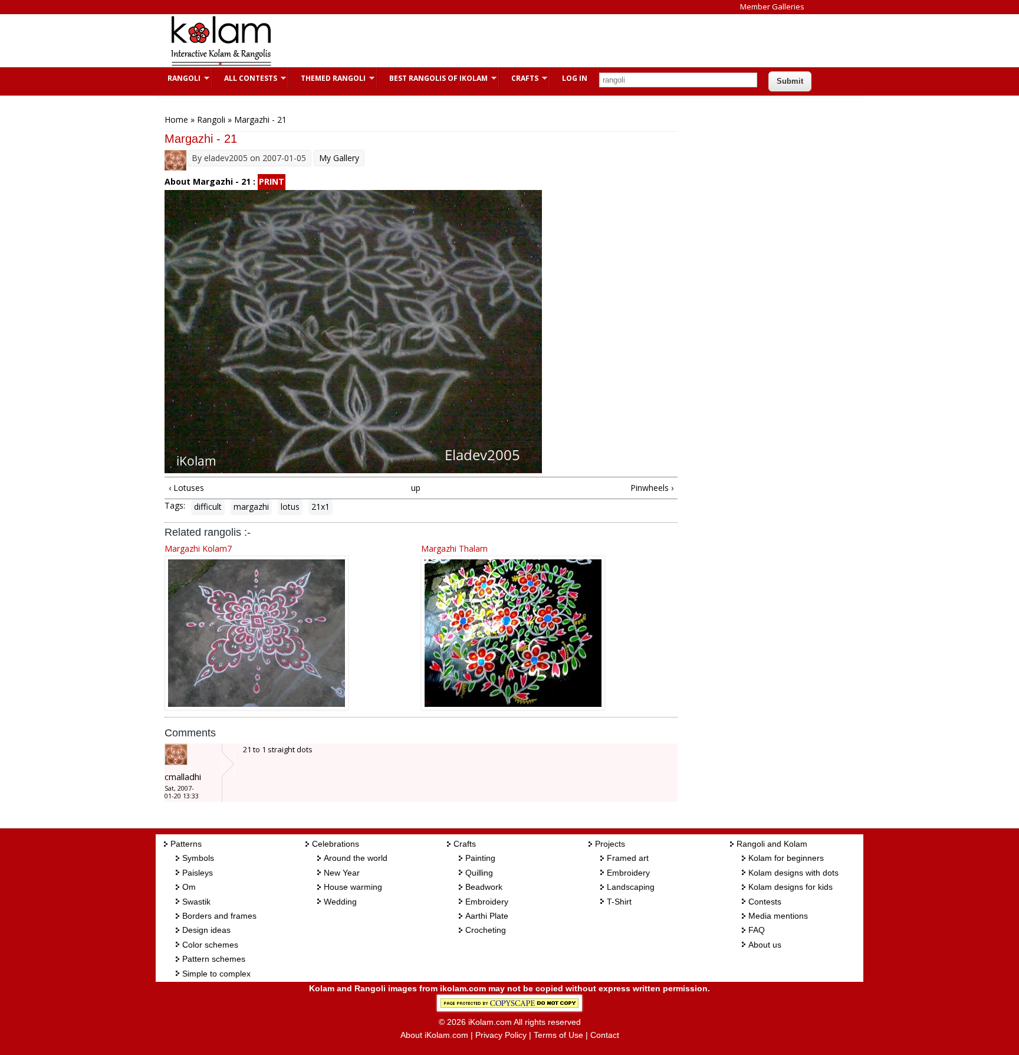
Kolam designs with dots (793, 872)
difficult (208, 506)
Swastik (196, 901)
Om (189, 887)
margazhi (251, 506)
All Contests (244, 78)
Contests (764, 901)
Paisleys (197, 872)
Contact (604, 1035)
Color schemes (210, 944)
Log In (574, 78)
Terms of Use (558, 1035)
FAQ (756, 930)
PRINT (271, 181)
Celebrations (335, 843)
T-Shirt (619, 901)
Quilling (479, 872)
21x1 (320, 506)
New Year (342, 872)
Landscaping (631, 887)
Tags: (175, 505)
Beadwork (483, 887)
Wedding (340, 901)
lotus (290, 506)
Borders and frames (219, 915)
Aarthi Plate (486, 915)
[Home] (221, 64)
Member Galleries (772, 6)
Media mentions (778, 915)
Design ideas (206, 930)
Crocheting (485, 930)
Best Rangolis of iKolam (432, 78)
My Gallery (339, 157)
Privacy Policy (501, 1035)
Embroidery (486, 901)
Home (176, 119)
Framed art (628, 858)
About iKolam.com (434, 1035)
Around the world (355, 858)
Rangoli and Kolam (772, 843)
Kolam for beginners (786, 858)
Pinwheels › (651, 487)
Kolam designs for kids (790, 887)
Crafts (518, 78)
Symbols (198, 858)
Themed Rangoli (327, 78)
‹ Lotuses (186, 487)
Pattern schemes (213, 959)
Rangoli (178, 78)
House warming (353, 887)
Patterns (186, 843)
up (415, 487)
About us (764, 944)
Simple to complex (216, 973)
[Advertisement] (500, 40)
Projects (610, 843)
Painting (480, 858)
